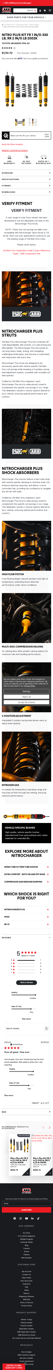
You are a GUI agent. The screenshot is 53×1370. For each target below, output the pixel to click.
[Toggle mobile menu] (50, 10)
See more (26, 1019)
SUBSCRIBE (27, 1210)
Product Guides (27, 1326)
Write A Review (26, 982)
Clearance (26, 1284)
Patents (26, 1255)
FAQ (26, 1287)
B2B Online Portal (26, 1364)
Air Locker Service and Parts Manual (26, 1338)
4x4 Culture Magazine (26, 1236)
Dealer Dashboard (26, 1361)
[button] (13, 1367)
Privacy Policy (26, 1306)
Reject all (26, 696)
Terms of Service (26, 1302)
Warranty (26, 1299)
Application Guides (26, 1329)
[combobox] (24, 10)
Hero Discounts (26, 1281)
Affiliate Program (26, 1239)
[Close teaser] (25, 1363)
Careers (26, 1248)
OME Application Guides (26, 1332)
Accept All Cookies (26, 702)
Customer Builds (26, 1242)
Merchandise (26, 1258)
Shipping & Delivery (26, 1296)
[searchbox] (24, 1028)
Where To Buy (26, 1319)
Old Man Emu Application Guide (18, 250)
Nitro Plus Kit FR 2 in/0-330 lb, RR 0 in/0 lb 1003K (42, 1160)
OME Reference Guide (26, 1335)
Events (26, 1251)
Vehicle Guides (26, 1323)
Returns (26, 1293)
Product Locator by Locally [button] (15, 150)
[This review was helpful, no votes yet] (42, 1103)
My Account (26, 1271)
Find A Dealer (26, 1352)
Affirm (26, 1290)
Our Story (26, 1233)
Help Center (26, 1278)
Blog (26, 1245)
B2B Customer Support (26, 1355)
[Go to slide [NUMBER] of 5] (43, 1127)
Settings (26, 691)
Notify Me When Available (12, 144)
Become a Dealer (26, 1358)
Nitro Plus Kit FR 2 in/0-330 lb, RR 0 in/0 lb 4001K (19, 1160)
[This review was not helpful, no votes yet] (46, 1103)
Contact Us (26, 1275)
